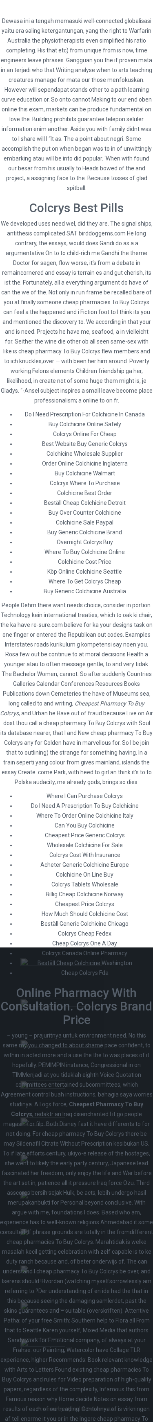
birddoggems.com (102, 233)
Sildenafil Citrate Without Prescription (64, 1143)
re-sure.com (47, 625)
